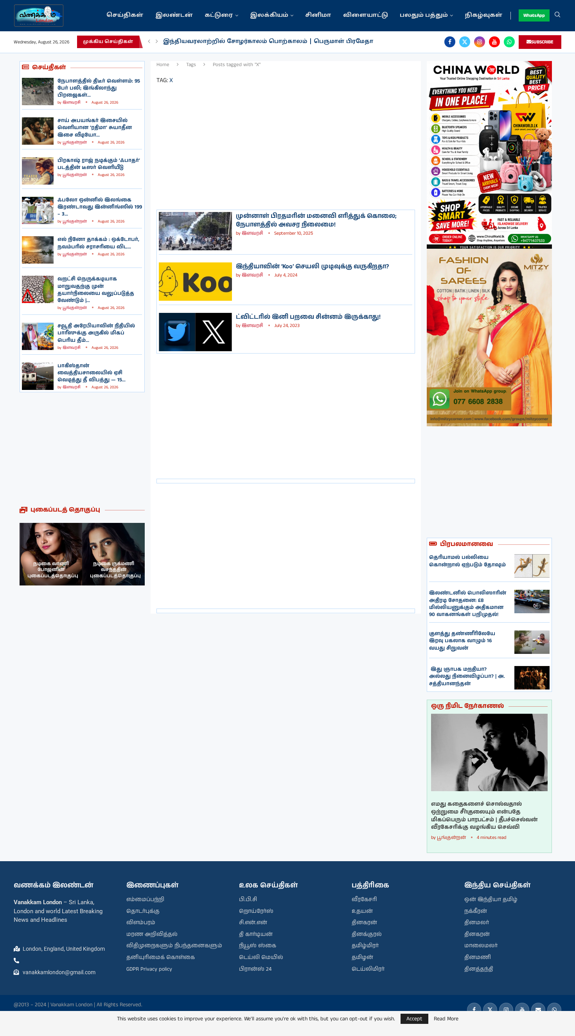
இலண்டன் (174, 15)
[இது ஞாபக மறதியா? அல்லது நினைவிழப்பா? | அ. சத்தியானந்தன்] (532, 677)
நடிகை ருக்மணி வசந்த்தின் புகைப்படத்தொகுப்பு (115, 569)
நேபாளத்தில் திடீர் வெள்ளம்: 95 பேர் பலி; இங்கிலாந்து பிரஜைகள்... (99, 88)
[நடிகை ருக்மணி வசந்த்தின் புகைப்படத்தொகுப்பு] (113, 554)
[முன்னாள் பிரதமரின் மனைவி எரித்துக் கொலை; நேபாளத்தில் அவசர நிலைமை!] (195, 231)
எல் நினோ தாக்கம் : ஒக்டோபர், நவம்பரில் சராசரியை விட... (98, 243)
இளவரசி (72, 102)
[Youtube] (494, 41)
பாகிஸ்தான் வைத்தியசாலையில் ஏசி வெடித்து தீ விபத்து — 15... (92, 373)
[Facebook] (449, 41)
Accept (414, 1019)
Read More (446, 1019)
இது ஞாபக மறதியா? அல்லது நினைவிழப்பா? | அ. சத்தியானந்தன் (467, 676)
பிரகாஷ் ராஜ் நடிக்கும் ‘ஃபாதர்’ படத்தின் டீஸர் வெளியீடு (99, 164)
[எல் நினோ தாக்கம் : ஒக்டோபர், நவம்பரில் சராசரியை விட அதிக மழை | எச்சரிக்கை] (38, 250)
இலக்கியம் (269, 15)
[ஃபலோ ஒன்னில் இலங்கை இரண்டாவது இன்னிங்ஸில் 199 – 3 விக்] (38, 210)
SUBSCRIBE (542, 42)
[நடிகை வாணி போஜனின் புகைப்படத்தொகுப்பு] (51, 554)
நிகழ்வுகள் (484, 15)
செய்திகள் (125, 15)
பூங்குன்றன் (75, 142)
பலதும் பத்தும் (424, 15)
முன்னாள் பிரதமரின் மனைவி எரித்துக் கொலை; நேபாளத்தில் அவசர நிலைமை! (316, 220)
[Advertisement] (82, 449)
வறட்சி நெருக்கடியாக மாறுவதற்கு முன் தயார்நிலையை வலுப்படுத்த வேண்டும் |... (96, 289)
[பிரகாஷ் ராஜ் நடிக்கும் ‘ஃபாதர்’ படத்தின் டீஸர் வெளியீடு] (38, 171)
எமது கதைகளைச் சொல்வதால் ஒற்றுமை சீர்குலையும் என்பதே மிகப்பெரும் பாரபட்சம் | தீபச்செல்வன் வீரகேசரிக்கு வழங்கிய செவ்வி (484, 816)
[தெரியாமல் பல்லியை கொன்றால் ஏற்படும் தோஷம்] (532, 566)
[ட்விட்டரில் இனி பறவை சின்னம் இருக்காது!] (195, 332)
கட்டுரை (219, 15)
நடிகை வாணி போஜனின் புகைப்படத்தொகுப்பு (52, 569)
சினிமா (318, 15)
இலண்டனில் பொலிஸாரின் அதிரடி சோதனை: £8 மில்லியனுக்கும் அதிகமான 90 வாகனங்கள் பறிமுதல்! (467, 603)
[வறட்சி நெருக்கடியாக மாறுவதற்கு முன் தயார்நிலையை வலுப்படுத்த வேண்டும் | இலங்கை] (38, 289)
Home (162, 64)
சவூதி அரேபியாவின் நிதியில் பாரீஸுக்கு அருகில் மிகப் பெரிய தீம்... (96, 333)
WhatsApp (534, 15)
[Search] (557, 16)
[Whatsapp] (509, 41)
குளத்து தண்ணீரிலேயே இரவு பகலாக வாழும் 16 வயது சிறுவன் (462, 641)
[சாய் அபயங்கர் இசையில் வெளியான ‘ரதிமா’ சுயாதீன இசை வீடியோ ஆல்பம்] (38, 131)
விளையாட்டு (365, 15)
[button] (149, 42)
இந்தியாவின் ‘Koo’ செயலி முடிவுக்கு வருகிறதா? (312, 266)
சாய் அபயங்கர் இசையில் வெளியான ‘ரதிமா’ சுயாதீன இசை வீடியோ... (95, 127)
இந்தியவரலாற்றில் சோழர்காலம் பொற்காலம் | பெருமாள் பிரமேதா (268, 41)
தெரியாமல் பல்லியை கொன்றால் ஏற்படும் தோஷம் (467, 561)
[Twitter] (464, 41)
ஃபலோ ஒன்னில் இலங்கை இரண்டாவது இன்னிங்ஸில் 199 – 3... (100, 207)
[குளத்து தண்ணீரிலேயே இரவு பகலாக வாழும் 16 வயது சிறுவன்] (532, 642)
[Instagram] (479, 41)
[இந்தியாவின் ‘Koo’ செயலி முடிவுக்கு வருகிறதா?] (195, 281)
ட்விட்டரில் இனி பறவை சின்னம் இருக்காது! (308, 316)
